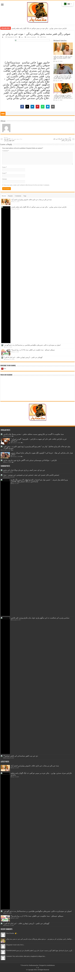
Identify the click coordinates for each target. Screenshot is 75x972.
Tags (24, 196)
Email (4, 173)
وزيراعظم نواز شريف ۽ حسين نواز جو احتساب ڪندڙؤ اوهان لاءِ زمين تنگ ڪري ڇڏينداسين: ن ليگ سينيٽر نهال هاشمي (39, 480)
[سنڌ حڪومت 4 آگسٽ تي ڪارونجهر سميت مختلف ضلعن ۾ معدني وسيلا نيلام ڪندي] (2, 434)
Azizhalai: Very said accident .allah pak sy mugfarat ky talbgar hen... (26, 956)
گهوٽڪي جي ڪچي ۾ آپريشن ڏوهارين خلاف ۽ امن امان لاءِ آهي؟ (23, 357)
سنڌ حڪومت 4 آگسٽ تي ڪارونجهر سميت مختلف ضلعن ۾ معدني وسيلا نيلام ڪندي (33, 434)
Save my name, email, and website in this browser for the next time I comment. (26, 185)
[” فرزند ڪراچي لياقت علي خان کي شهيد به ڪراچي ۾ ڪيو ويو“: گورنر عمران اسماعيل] (5, 441)
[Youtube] (38, 967)
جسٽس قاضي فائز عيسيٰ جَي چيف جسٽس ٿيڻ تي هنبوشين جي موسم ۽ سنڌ (31, 475)
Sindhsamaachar (33, 965)
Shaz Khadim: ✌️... (12, 933)
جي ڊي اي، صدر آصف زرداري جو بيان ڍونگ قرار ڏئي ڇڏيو (24, 470)
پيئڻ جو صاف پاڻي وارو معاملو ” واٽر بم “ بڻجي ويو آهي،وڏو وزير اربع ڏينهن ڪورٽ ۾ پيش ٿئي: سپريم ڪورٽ (36, 447)
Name (4, 167)
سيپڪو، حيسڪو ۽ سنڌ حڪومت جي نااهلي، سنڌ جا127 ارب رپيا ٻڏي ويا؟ (33, 350)
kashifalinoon (51, 965)
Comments (18, 196)
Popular (10, 196)
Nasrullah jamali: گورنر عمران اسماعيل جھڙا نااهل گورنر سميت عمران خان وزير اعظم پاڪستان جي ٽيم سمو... (39, 950)
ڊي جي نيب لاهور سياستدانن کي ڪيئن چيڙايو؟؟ (20, 756)
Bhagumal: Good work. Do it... (15, 945)
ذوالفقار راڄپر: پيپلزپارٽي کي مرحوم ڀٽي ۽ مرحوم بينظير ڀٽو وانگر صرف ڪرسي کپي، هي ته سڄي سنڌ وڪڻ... (39, 939)
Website (4, 179)
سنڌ (22, 37)
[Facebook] (36, 967)
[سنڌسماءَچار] (37, 12)
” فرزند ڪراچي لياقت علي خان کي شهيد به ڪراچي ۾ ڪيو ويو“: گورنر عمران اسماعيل (38, 440)
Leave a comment (31, 37)
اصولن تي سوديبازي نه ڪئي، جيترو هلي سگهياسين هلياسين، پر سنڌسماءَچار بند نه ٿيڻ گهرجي (40, 28)
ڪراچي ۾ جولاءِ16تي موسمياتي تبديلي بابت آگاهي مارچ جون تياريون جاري (30, 460)
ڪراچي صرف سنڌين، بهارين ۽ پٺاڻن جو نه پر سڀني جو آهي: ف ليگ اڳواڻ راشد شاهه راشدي (62, 77)
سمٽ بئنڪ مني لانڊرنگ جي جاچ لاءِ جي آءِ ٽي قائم (62, 139)
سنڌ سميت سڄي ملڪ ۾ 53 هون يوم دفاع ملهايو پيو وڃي (13, 139)
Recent (4, 196)
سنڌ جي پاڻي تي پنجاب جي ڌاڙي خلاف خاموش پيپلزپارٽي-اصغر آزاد (63, 58)
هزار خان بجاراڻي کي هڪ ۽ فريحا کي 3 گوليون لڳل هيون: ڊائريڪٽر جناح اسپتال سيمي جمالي (42, 453)
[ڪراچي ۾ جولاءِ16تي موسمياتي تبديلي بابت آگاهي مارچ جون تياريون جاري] (2, 460)
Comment (5, 150)
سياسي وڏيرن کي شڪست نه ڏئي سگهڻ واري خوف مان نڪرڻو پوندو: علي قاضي (40, 618)
